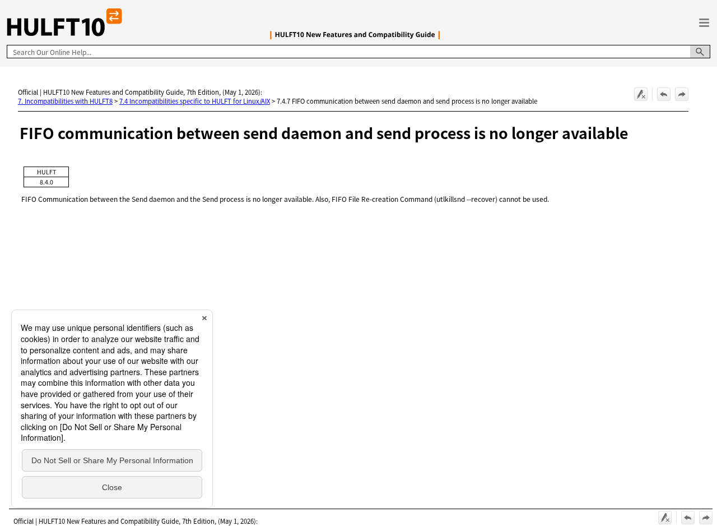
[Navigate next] (681, 94)
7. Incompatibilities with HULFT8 (65, 100)
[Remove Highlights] (641, 94)
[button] (700, 51)
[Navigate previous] (664, 94)
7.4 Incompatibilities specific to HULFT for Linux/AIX (194, 100)
